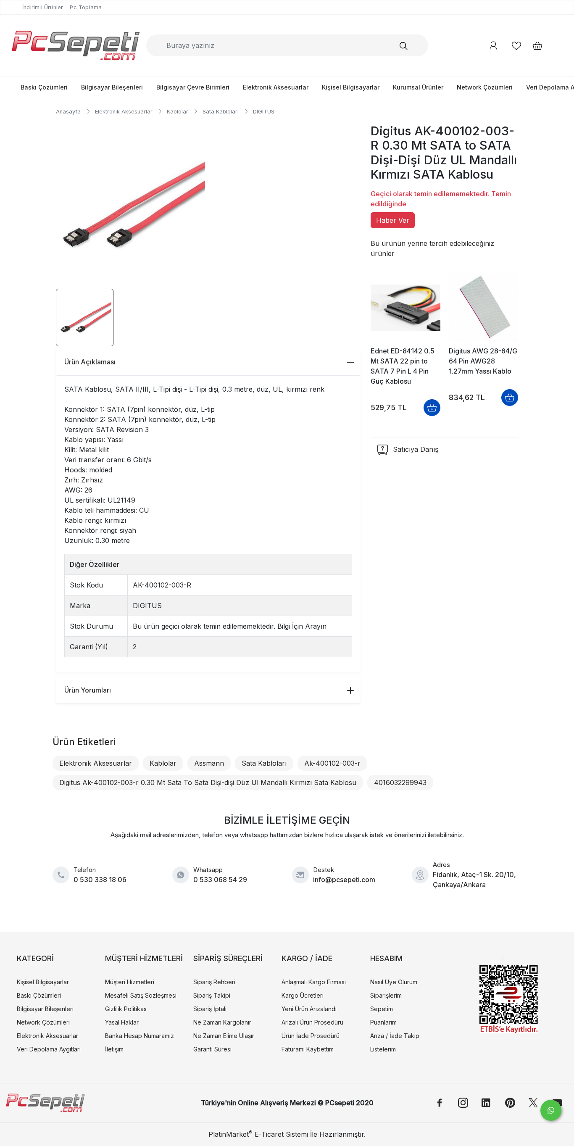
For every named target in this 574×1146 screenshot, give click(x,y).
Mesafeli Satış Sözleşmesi (140, 995)
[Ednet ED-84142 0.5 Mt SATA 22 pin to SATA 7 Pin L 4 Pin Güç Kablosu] (405, 307)
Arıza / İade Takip (394, 1035)
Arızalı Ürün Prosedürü (312, 1022)
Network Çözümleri (485, 87)
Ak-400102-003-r (332, 763)
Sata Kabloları (264, 763)
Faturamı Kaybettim (308, 1049)
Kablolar (163, 763)
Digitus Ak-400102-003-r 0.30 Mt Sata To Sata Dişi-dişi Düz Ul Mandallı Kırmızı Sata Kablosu (207, 782)
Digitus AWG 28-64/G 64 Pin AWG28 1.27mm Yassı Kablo (483, 361)
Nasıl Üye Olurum (393, 981)
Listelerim (383, 1049)
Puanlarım (383, 1022)
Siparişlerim (386, 995)
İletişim (114, 1049)
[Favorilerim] (516, 45)
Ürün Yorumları (87, 690)
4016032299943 (400, 782)
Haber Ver (392, 220)
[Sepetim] (533, 45)
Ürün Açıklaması (90, 362)
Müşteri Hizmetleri (129, 981)
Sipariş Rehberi (214, 981)
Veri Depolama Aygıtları (49, 1049)
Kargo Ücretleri (303, 995)
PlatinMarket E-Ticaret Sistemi (258, 1134)
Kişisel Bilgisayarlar (350, 87)
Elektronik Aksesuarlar (275, 87)
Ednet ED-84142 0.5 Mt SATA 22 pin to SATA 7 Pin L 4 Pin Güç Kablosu (402, 366)
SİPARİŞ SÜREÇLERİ (228, 958)
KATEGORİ (35, 958)
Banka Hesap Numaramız (139, 1035)
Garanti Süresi (212, 1049)
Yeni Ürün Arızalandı (309, 1008)
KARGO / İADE (307, 958)
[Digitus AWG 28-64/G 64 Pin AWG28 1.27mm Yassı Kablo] (483, 307)
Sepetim (381, 1008)
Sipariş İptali (209, 1008)
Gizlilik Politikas (126, 1008)
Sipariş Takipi (211, 995)
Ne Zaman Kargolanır (222, 1022)
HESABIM (386, 958)
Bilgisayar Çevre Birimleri (192, 87)
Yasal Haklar (122, 1022)
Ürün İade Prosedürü (311, 1035)
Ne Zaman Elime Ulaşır (223, 1035)
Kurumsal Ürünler (418, 87)
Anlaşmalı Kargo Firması (314, 981)
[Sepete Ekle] (432, 407)
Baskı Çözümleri (44, 87)
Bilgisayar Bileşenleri (112, 87)
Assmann (209, 763)
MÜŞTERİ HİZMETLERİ (144, 958)
